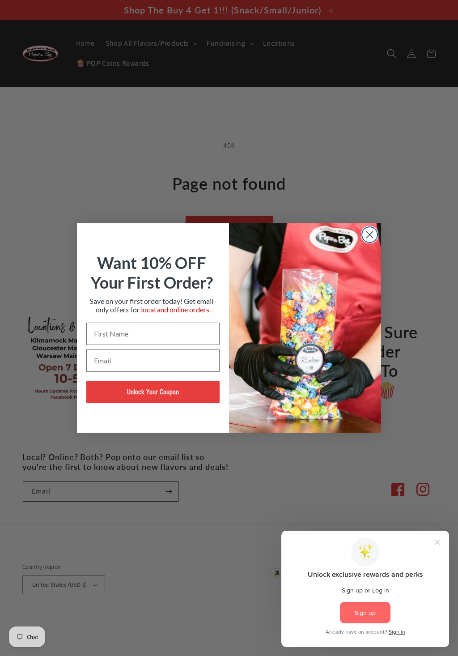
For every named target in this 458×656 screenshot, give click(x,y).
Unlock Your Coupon (153, 391)
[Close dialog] (369, 235)
